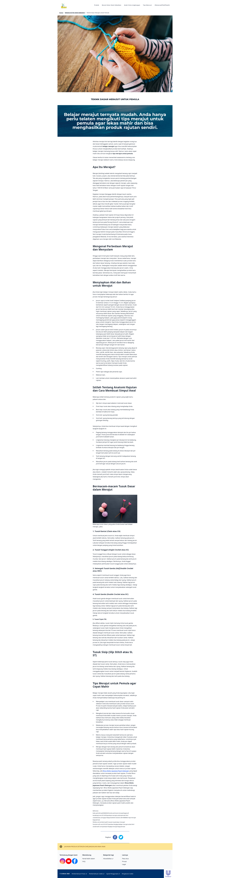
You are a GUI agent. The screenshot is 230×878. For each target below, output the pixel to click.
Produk (96, 5)
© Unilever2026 (65, 873)
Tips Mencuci (147, 5)
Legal (124, 864)
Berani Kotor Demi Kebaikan (111, 5)
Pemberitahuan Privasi (78, 874)
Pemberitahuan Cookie (96, 874)
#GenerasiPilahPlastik (162, 5)
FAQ (83, 861)
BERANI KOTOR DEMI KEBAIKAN (75, 13)
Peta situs (125, 859)
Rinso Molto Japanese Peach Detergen (116, 771)
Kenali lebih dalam (88, 859)
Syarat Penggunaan (112, 874)
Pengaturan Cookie (127, 874)
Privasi (124, 861)
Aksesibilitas (107, 859)
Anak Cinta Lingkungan (132, 5)
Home (61, 13)
